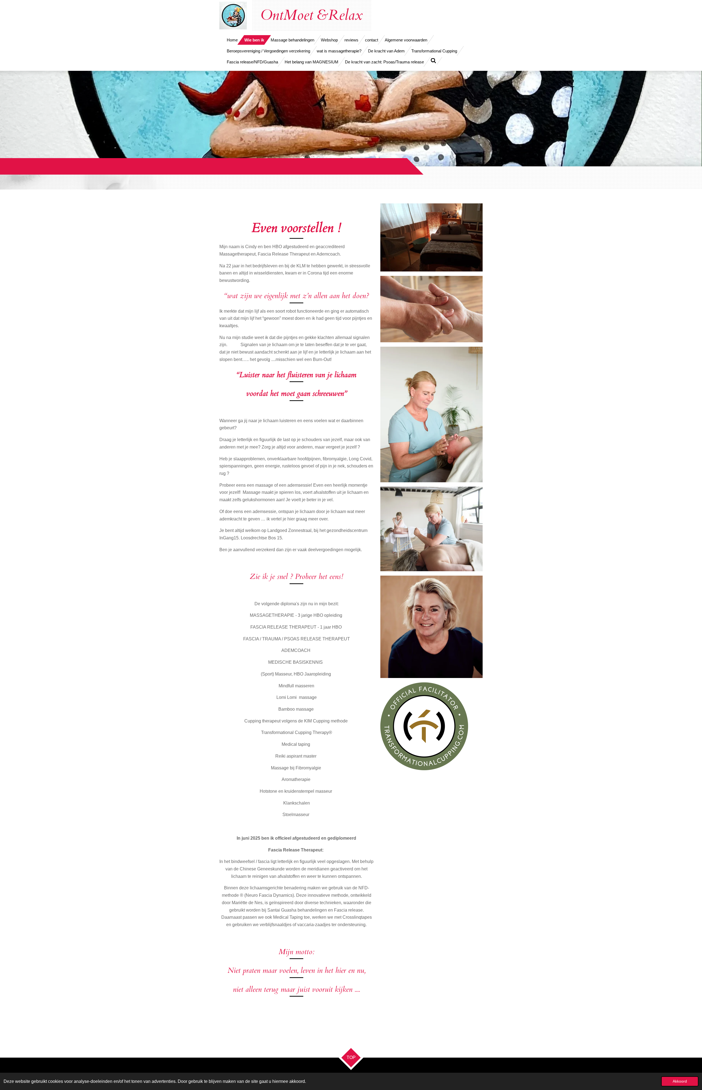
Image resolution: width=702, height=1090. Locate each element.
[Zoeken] (433, 61)
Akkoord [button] (680, 1081)
